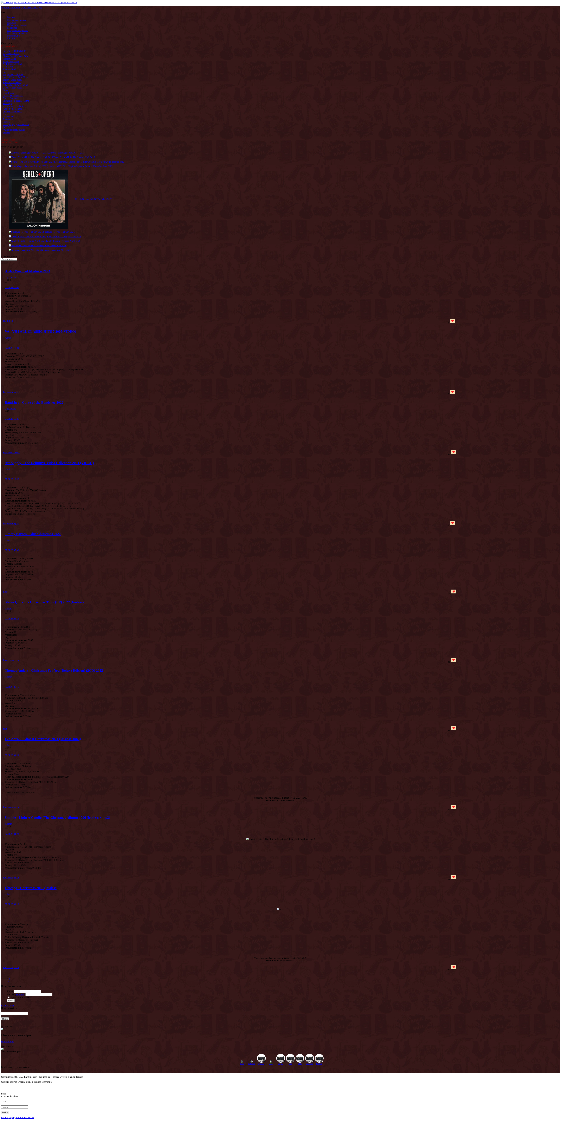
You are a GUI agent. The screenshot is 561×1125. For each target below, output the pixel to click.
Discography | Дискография (16, 124)
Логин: (10, 991)
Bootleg (6, 132)
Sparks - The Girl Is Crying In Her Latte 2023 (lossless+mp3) (97, 162)
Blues (5, 90)
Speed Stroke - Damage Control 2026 (64, 236)
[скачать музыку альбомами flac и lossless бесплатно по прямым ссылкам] (39, 2)
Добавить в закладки (31, 7)
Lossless (6, 122)
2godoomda (10, 277)
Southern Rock (10, 69)
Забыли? (20, 994)
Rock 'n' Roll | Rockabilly (14, 51)
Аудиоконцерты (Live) (14, 130)
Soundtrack (8, 119)
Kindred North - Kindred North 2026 (63, 241)
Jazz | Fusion (8, 93)
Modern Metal (9, 59)
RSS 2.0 (11, 38)
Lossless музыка (11, 660)
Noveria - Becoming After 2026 (56, 250)
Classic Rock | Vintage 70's (15, 56)
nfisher (8, 540)
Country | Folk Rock (12, 111)
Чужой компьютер (19, 997)
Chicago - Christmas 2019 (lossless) (31, 888)
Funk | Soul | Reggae (12, 108)
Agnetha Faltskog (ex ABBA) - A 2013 (66, 152)
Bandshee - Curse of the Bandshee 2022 (34, 402)
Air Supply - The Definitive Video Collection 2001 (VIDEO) (49, 463)
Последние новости (17, 33)
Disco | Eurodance (11, 98)
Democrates (8, 116)
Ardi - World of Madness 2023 (27, 271)
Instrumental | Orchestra (14, 106)
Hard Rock (8, 66)
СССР (6, 127)
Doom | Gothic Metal (12, 87)
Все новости (7, 1041)
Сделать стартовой (10, 7)
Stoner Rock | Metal (12, 82)
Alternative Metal (11, 61)
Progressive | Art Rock (13, 74)
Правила (11, 22)
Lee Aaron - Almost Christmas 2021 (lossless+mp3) (43, 739)
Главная (11, 17)
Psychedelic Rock (11, 53)
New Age (7, 103)
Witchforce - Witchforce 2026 (52, 245)
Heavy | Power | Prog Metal (15, 77)
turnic (8, 337)
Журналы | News (10, 142)
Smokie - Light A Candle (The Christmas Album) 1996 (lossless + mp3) (57, 817)
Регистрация (13, 35)
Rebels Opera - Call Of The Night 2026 (93, 199)
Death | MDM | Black (13, 95)
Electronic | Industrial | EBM (16, 101)
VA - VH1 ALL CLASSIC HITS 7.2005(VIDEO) (40, 331)
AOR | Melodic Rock (12, 64)
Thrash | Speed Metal (12, 80)
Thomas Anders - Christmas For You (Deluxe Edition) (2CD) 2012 (54, 670)
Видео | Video (8, 139)
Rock (5, 72)
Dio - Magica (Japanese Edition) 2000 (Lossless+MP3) (88, 166)
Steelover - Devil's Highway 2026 (59, 232)
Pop (4, 114)
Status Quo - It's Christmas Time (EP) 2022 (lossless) (44, 602)
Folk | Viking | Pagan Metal (15, 85)
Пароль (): (16, 994)
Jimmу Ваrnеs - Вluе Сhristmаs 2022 (33, 534)
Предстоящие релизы (17, 30)
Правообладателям (16, 20)
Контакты (12, 28)
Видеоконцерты (11, 392)
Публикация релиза (17, 25)
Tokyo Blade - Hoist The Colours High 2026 (74, 157)
